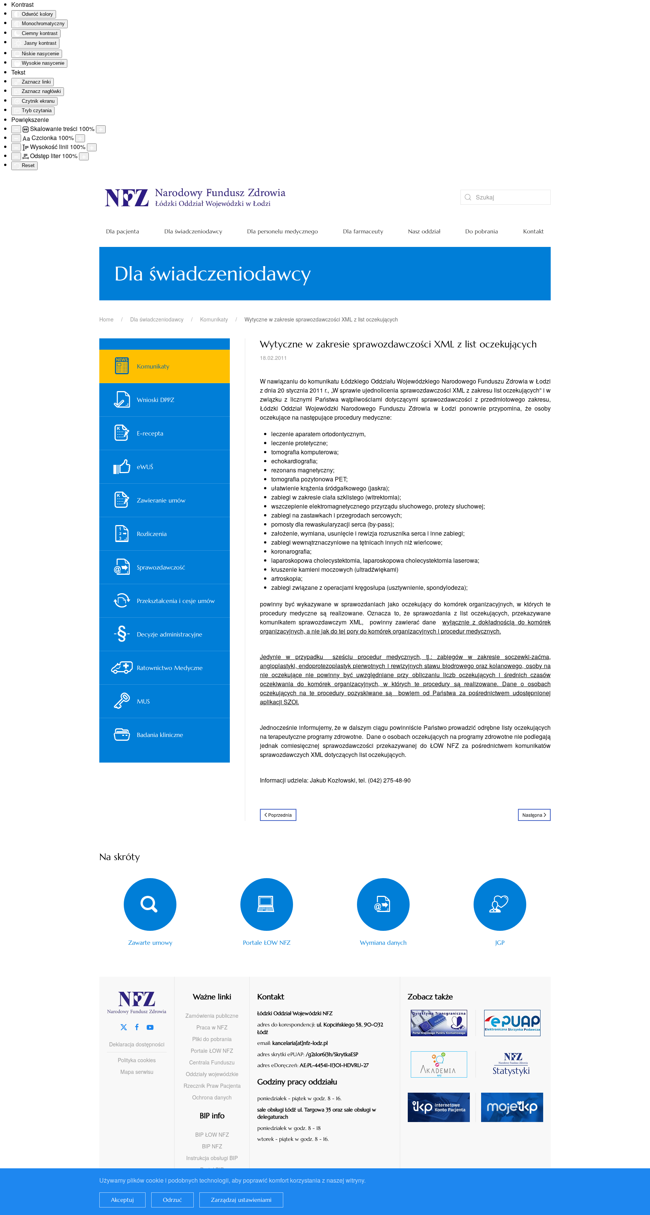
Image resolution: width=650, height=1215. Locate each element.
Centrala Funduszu (212, 1062)
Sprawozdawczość (161, 567)
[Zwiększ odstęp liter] (84, 156)
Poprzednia (280, 815)
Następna (532, 815)
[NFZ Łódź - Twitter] (124, 1026)
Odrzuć (172, 1199)
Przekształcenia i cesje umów (176, 600)
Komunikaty (153, 366)
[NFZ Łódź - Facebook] (137, 1026)
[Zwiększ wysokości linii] (92, 147)
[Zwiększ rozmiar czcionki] (80, 138)
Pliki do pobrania (212, 1039)
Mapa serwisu (136, 1071)
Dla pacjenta (122, 231)
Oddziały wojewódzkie (212, 1074)
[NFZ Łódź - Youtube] (150, 1026)
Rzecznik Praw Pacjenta (212, 1085)
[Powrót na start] (268, 197)
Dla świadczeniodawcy (193, 231)
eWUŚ (145, 466)
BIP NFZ (212, 1146)
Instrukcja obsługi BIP (212, 1158)
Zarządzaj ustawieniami (241, 1199)
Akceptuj (122, 1199)
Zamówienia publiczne (211, 1015)
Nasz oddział (424, 231)
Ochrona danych (212, 1097)
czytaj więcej (442, 1023)
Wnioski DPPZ (155, 399)
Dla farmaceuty (363, 231)
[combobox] (505, 197)
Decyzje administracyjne (169, 634)
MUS (143, 701)
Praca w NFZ (212, 1027)
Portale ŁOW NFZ (212, 1050)
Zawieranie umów (161, 500)
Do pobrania (481, 231)
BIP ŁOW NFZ (212, 1134)
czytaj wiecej (442, 1064)
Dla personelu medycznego (282, 231)
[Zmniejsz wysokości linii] (16, 147)
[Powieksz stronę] (101, 129)
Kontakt (533, 231)
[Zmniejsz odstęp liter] (16, 156)
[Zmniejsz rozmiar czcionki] (16, 138)
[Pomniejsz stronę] (16, 129)
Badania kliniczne (160, 734)
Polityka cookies (137, 1060)
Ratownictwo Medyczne (170, 667)
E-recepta (150, 433)
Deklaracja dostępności (136, 1044)
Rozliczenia (152, 533)
